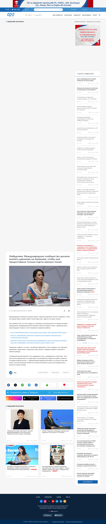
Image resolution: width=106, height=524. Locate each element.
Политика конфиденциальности (74, 521)
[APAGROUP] (53, 511)
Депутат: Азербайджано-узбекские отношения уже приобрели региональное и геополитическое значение (36, 336)
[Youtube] (12, 9)
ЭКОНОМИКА (86, 15)
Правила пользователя (58, 521)
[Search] (60, 10)
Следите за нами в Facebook (49, 398)
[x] (49, 501)
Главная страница (80, 21)
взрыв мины (55, 372)
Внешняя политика (93, 21)
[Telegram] (15, 9)
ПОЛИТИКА (68, 15)
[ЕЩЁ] (98, 15)
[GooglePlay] (47, 515)
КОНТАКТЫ (48, 497)
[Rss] (19, 9)
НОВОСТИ (77, 15)
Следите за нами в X (65, 398)
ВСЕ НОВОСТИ (58, 15)
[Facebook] (41, 501)
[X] (10, 9)
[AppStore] (58, 515)
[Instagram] (8, 9)
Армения (65, 372)
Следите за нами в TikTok (32, 398)
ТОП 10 (68, 497)
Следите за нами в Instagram (15, 398)
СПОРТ (95, 15)
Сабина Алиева (43, 372)
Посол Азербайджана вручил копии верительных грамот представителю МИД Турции (38, 332)
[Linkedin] (17, 9)
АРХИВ (59, 497)
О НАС (38, 497)
